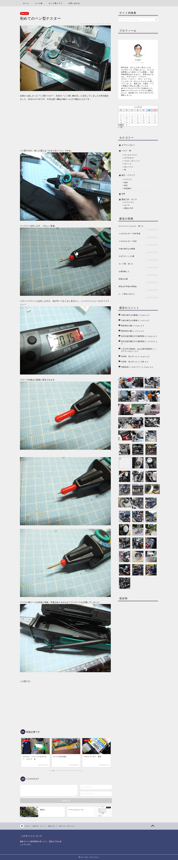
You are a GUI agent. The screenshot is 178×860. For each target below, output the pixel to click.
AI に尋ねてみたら (127, 294)
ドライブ (128, 179)
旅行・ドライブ (128, 175)
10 (127, 118)
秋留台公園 (123, 279)
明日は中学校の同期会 (128, 286)
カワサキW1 (129, 158)
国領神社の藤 (126, 326)
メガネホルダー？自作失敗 (129, 233)
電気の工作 (24, 13)
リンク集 (39, 3)
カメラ (127, 205)
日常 (123, 194)
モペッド (128, 164)
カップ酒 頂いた (126, 264)
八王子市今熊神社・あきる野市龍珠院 (136, 349)
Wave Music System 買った (131, 226)
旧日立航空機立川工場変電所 (133, 336)
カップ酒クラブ (55, 3)
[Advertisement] (65, 125)
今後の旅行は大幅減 (127, 249)
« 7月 (120, 127)
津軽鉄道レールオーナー (131, 367)
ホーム (26, 3)
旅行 (126, 185)
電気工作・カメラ (129, 199)
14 (149, 118)
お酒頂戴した (124, 271)
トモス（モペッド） (132, 161)
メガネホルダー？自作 (128, 241)
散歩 (126, 182)
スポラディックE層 (126, 256)
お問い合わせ (74, 3)
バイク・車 (126, 150)
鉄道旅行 (128, 188)
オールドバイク (130, 155)
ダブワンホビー (128, 145)
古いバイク (128, 167)
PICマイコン (129, 202)
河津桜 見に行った (129, 356)
